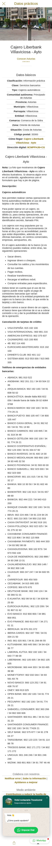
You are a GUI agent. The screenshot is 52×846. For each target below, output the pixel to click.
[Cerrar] (3, 3)
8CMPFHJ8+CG (36, 147)
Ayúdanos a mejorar (26, 782)
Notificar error (13, 778)
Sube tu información (34, 778)
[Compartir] (14, 843)
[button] (47, 797)
